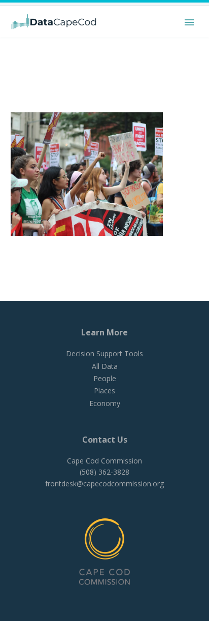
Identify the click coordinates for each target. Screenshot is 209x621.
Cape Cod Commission (104, 460)
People (104, 378)
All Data (105, 366)
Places (104, 390)
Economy (104, 403)
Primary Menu (189, 22)
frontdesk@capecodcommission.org (104, 483)
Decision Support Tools (104, 353)
